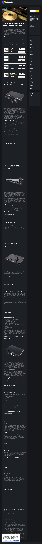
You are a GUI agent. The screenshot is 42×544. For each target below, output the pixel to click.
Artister (31, 95)
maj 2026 (31, 40)
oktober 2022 (31, 82)
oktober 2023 (31, 67)
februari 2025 (31, 48)
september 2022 (32, 84)
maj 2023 (31, 74)
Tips (30, 102)
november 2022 (32, 81)
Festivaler (31, 96)
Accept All (16, 540)
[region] (11, 538)
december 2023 (32, 64)
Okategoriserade (32, 99)
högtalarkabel (6, 211)
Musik (30, 98)
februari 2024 (31, 61)
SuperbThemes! (27, 542)
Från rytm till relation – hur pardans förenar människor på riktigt (34, 32)
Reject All (11, 540)
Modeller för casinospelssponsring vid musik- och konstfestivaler (34, 28)
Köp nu (22, 60)
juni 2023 (31, 72)
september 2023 (32, 68)
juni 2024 (31, 55)
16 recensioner (15, 74)
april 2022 (31, 88)
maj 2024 (31, 57)
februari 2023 (31, 78)
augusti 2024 (31, 54)
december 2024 (32, 51)
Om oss (27, 3)
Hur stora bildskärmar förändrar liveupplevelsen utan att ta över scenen (34, 19)
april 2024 (31, 58)
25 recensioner (15, 67)
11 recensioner (15, 49)
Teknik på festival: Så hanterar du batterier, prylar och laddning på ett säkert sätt (34, 23)
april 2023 (31, 75)
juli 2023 (31, 71)
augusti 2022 (31, 85)
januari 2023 (31, 79)
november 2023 (32, 65)
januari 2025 (31, 50)
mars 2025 (31, 47)
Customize (5, 540)
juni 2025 (31, 44)
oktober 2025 (31, 43)
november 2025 (32, 41)
